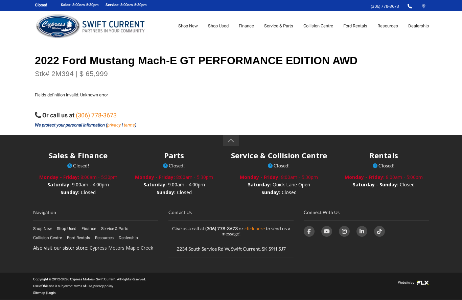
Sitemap (39, 293)
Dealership (418, 25)
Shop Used (218, 25)
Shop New (188, 25)
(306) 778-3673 (385, 6)
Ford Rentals (355, 25)
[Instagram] (344, 231)
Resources (387, 25)
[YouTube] (326, 231)
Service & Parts (278, 25)
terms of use (83, 286)
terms (129, 125)
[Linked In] (361, 231)
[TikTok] (379, 231)
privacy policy (103, 286)
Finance (246, 25)
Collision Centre (318, 25)
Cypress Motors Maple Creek (121, 248)
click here (255, 228)
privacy (114, 125)
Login (51, 293)
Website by (406, 282)
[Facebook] (309, 231)
